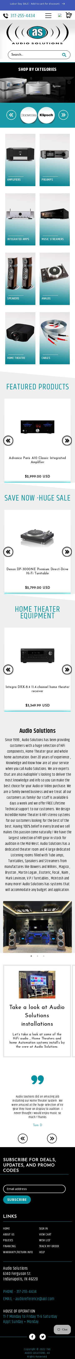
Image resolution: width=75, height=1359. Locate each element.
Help (42, 1252)
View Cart (45, 1234)
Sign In (43, 1228)
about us (8, 1234)
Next (63, 115)
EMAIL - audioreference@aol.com (28, 1299)
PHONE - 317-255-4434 (20, 1292)
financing (9, 1246)
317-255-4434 (23, 15)
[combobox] (33, 55)
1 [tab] (31, 956)
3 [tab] (44, 956)
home (6, 1228)
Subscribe (17, 1199)
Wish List (44, 1240)
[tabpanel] (37, 927)
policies (8, 1240)
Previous (11, 115)
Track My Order (49, 1246)
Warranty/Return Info (18, 1252)
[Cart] (66, 15)
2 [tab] (37, 956)
